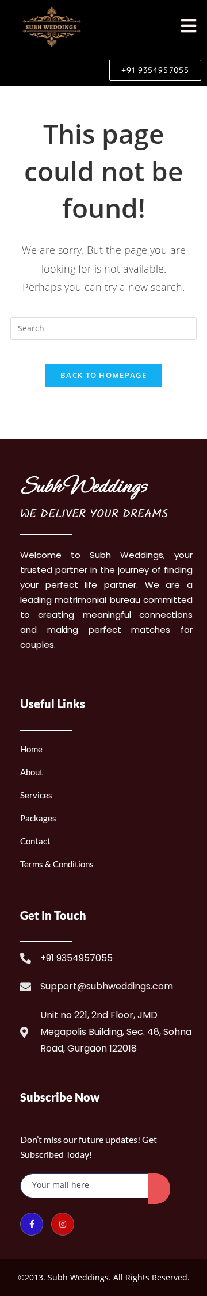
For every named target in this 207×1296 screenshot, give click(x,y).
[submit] (159, 1188)
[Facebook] (31, 1224)
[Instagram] (62, 1224)
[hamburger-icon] (188, 26)
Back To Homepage (103, 375)
